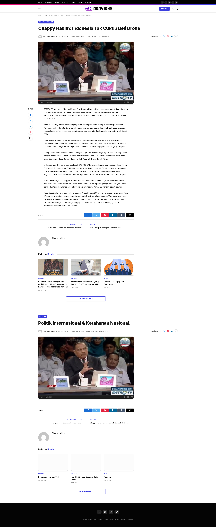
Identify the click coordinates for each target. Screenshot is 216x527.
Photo (57, 2)
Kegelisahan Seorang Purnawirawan (67, 423)
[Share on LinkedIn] (171, 36)
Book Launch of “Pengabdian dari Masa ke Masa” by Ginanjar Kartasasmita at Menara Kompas (53, 284)
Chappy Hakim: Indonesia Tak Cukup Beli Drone (109, 423)
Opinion (42, 317)
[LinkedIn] (30, 126)
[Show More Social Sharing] (176, 36)
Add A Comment (86, 299)
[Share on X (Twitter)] (164, 36)
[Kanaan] (119, 462)
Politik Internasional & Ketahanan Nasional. (64, 228)
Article (41, 278)
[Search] (176, 8)
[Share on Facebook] (160, 36)
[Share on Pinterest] (168, 36)
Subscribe (164, 8)
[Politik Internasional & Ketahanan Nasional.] (86, 368)
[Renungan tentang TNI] (53, 462)
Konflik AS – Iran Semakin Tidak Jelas (85, 478)
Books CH (65, 2)
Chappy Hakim (50, 36)
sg (132, 519)
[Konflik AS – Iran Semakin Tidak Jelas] (86, 462)
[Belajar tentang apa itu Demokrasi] (119, 267)
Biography (48, 2)
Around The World (84, 2)
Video (73, 2)
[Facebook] (30, 115)
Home (40, 2)
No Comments (92, 36)
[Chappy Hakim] (99, 9)
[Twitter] (30, 120)
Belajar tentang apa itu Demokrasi (114, 283)
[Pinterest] (30, 132)
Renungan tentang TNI (48, 477)
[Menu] (39, 8)
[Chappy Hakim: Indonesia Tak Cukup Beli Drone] (86, 73)
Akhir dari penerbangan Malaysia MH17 (106, 228)
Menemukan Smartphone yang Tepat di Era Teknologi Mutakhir (85, 283)
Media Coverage (46, 22)
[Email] (30, 138)
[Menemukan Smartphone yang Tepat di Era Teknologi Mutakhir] (86, 267)
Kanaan (107, 477)
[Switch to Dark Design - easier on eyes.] (173, 9)
